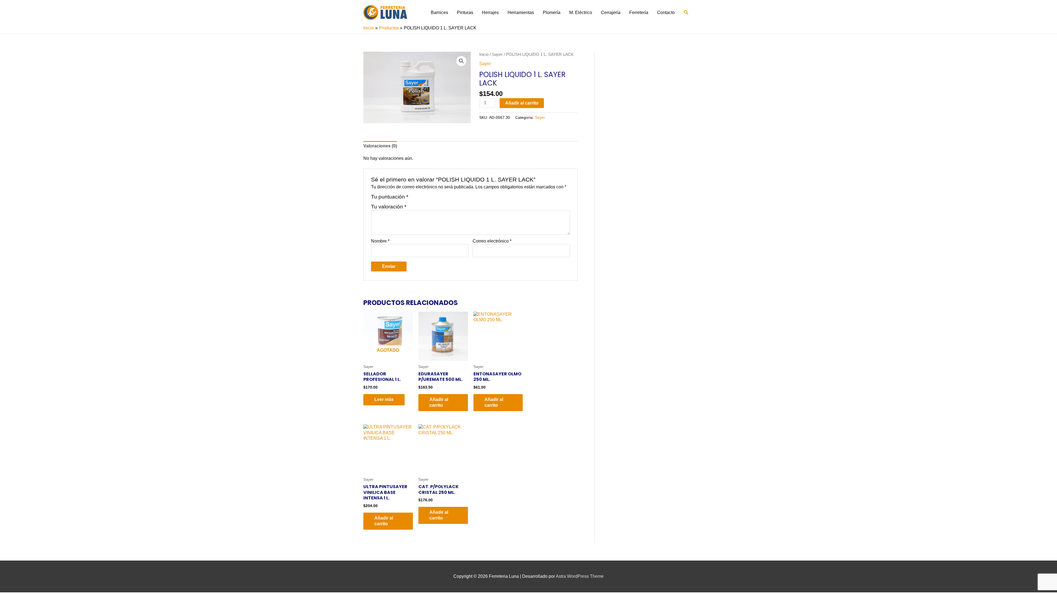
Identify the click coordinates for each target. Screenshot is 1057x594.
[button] (686, 12)
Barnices (439, 12)
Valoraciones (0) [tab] (380, 146)
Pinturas (465, 12)
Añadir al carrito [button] (438, 402)
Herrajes (490, 12)
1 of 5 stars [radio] (413, 199)
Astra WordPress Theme (580, 576)
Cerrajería (610, 12)
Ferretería (638, 12)
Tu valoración (388, 207)
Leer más (384, 399)
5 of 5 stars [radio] (439, 199)
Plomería (551, 12)
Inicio (484, 54)
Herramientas (521, 12)
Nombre (380, 241)
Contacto (666, 12)
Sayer (497, 54)
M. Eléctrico (580, 12)
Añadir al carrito (521, 103)
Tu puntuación (389, 197)
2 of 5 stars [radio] (420, 199)
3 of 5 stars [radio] (426, 199)
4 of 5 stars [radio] (432, 199)
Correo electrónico (492, 241)
